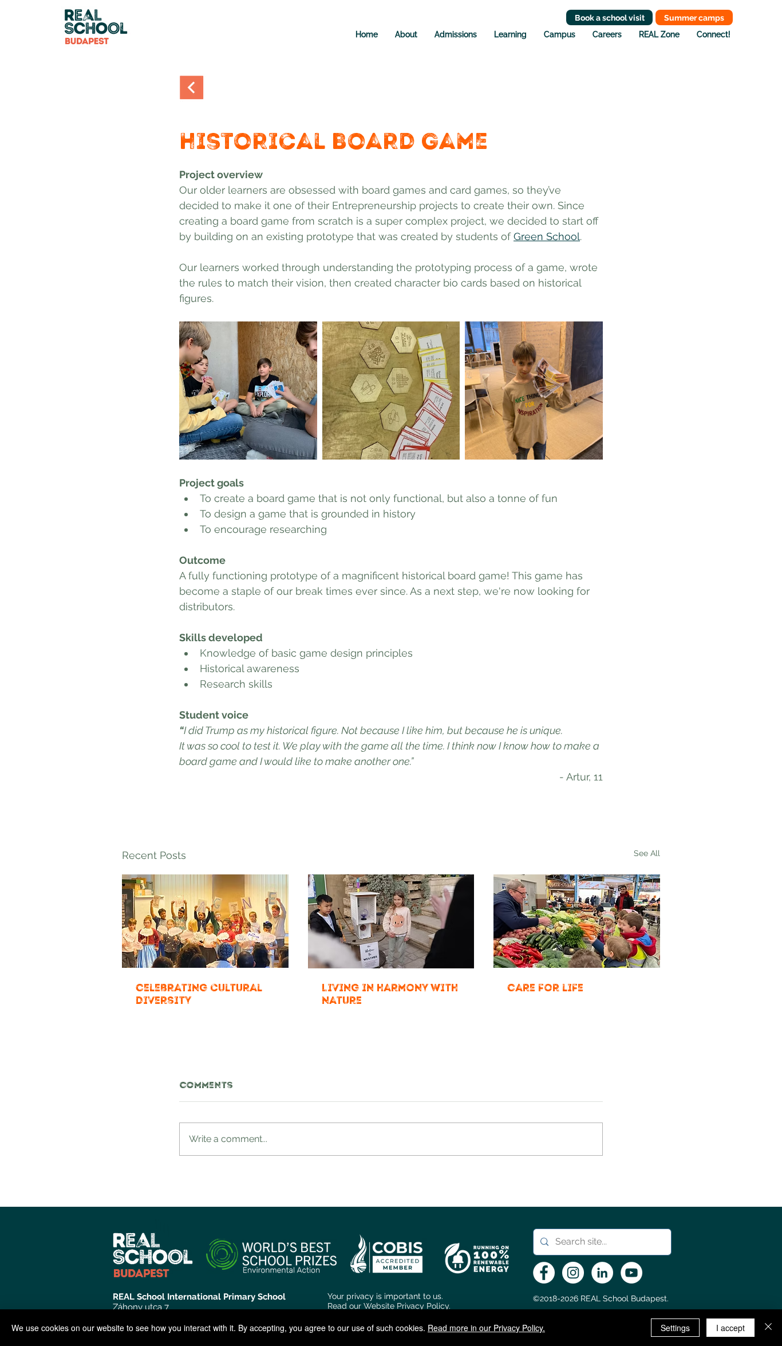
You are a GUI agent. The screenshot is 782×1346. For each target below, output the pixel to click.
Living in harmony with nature (390, 994)
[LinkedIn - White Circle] (602, 1273)
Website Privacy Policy (406, 1305)
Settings (675, 1327)
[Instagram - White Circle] (573, 1273)
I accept (730, 1327)
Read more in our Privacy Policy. (486, 1327)
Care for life (545, 988)
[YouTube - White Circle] (631, 1273)
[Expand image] (248, 390)
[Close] (768, 1327)
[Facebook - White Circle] (544, 1273)
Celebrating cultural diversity (199, 994)
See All (647, 853)
